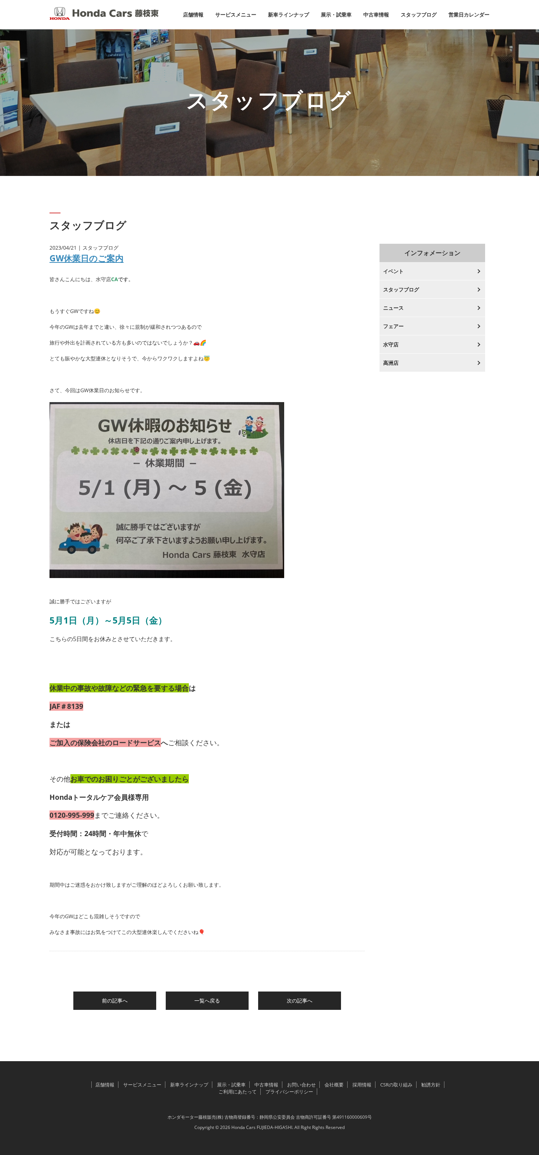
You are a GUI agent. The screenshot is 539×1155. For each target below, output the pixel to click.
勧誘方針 (430, 1084)
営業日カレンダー (468, 14)
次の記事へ (299, 1000)
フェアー (393, 326)
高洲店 (391, 362)
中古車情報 (376, 14)
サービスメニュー (235, 14)
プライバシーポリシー (289, 1091)
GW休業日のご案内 (87, 258)
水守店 (391, 344)
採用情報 (361, 1084)
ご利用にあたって (238, 1091)
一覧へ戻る (207, 1000)
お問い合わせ (301, 1084)
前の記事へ (115, 1000)
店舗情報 (193, 14)
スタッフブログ (419, 14)
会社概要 (334, 1084)
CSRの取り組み (396, 1084)
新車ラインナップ (288, 14)
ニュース (393, 307)
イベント (393, 271)
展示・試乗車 (336, 14)
